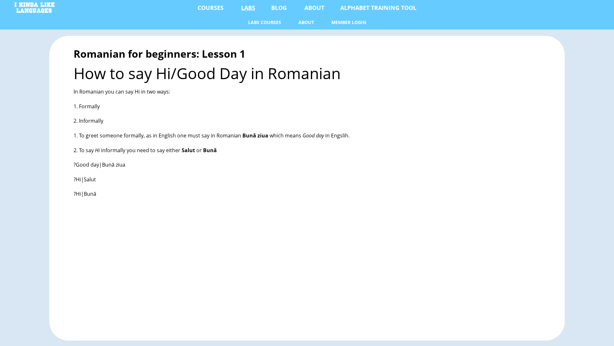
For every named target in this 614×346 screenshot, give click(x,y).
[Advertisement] (265, 271)
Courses (211, 8)
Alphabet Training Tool (378, 8)
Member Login (348, 22)
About (314, 8)
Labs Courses (264, 22)
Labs (248, 8)
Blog (279, 8)
